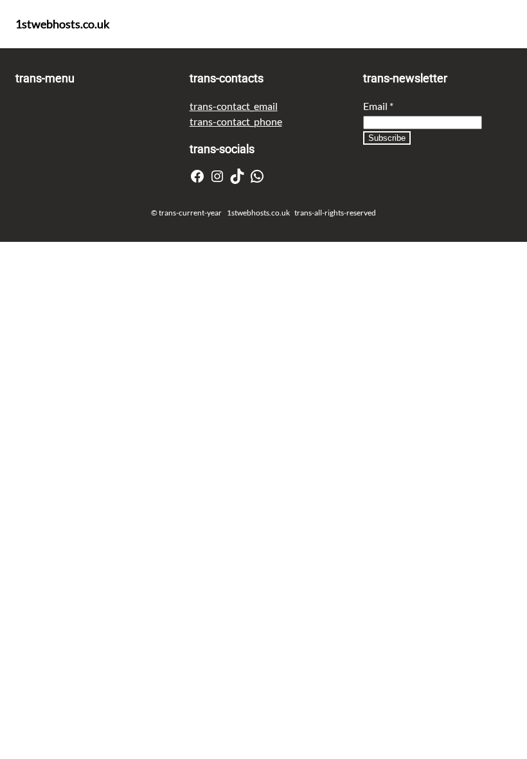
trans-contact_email (234, 106)
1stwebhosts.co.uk (62, 24)
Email (378, 106)
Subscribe (387, 138)
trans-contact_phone (236, 121)
